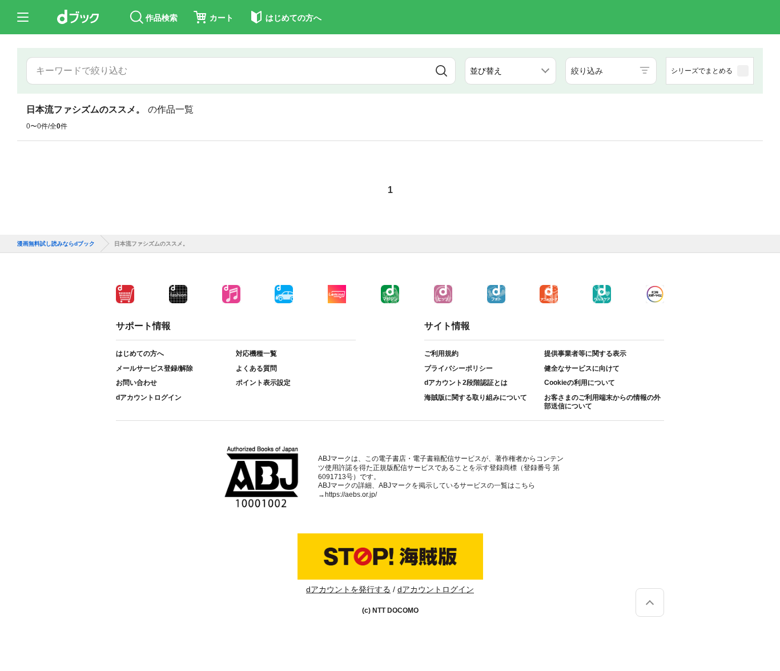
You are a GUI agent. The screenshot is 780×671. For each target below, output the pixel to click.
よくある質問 (256, 368)
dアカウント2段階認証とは (466, 383)
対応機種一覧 (256, 353)
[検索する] (441, 71)
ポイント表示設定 (263, 383)
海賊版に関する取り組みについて (475, 397)
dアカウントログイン (149, 397)
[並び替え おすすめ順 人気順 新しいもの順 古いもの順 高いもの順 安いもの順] (510, 71)
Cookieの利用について (579, 383)
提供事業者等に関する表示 (585, 353)
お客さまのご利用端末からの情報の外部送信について (602, 402)
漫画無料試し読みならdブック (56, 244)
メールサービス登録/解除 (154, 368)
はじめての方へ (140, 353)
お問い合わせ (136, 383)
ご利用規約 (441, 353)
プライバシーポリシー (458, 368)
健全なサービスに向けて (582, 368)
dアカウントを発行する (348, 589)
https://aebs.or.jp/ (351, 495)
